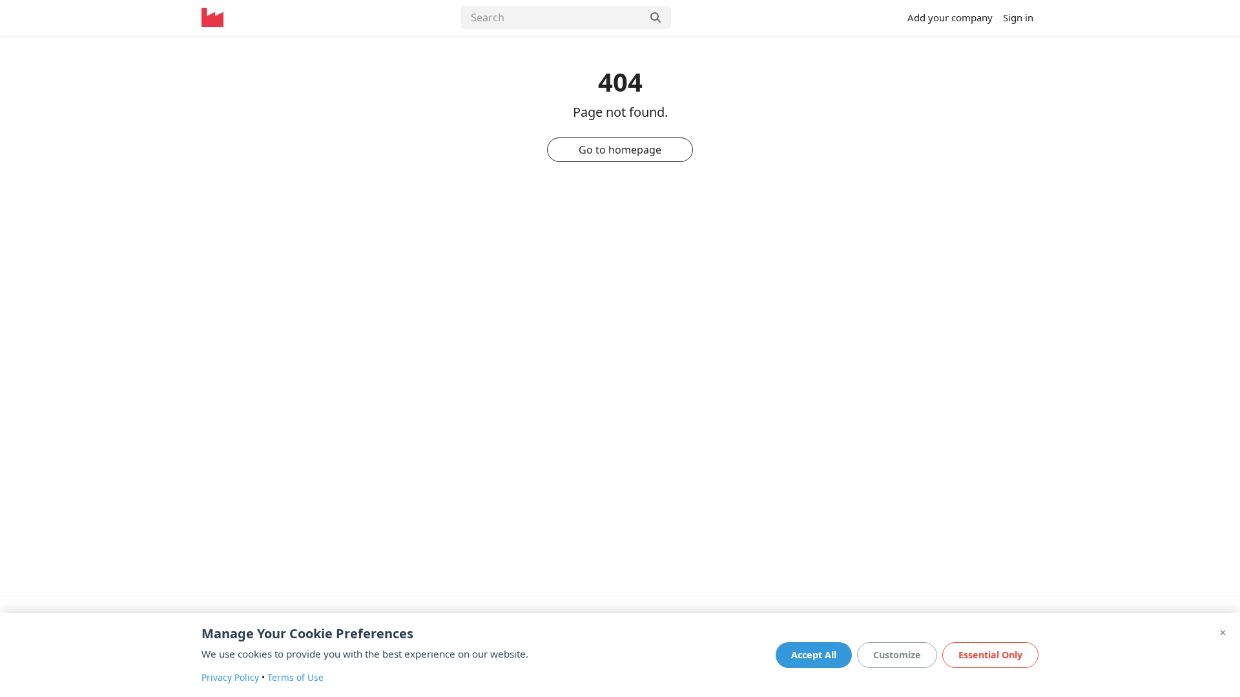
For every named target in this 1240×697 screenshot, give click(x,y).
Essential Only (990, 655)
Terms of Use (295, 677)
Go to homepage (620, 150)
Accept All (813, 655)
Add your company (950, 17)
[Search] (657, 17)
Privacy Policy (230, 677)
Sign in (1018, 17)
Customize (897, 655)
